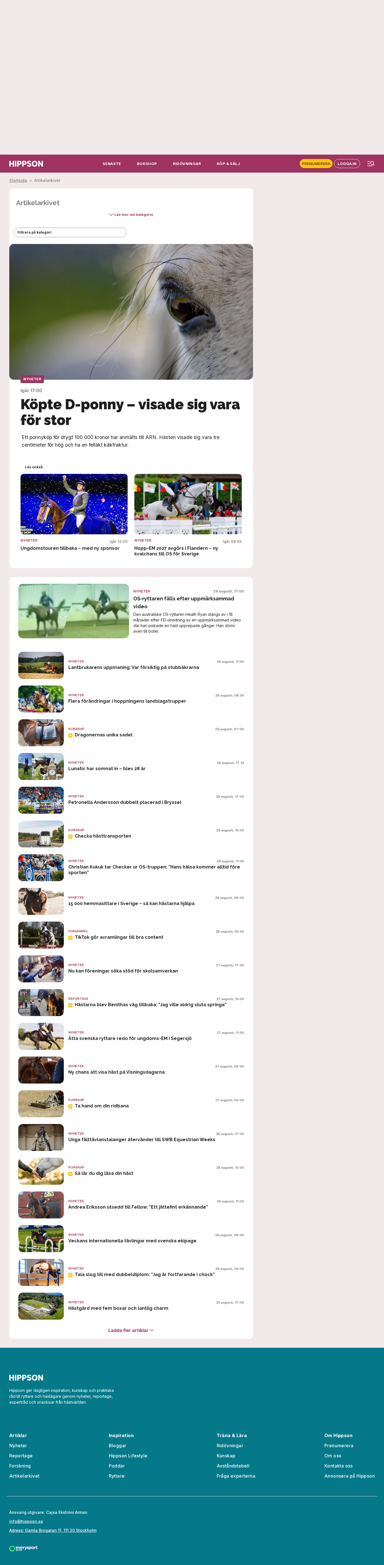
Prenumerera (316, 163)
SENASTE (112, 163)
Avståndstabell (233, 1466)
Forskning (20, 1466)
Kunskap (226, 1455)
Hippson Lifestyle (128, 1455)
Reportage (21, 1455)
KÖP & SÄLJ (228, 163)
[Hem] (26, 164)
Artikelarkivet (24, 1476)
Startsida (18, 180)
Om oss (332, 1455)
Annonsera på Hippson (349, 1476)
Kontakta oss (338, 1466)
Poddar (117, 1466)
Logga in (347, 163)
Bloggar (118, 1445)
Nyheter (18, 1445)
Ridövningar (230, 1445)
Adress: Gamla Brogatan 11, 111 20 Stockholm (52, 1530)
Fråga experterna (236, 1476)
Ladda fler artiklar (128, 1330)
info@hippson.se (26, 1521)
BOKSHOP (147, 163)
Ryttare (117, 1476)
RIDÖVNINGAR (187, 163)
